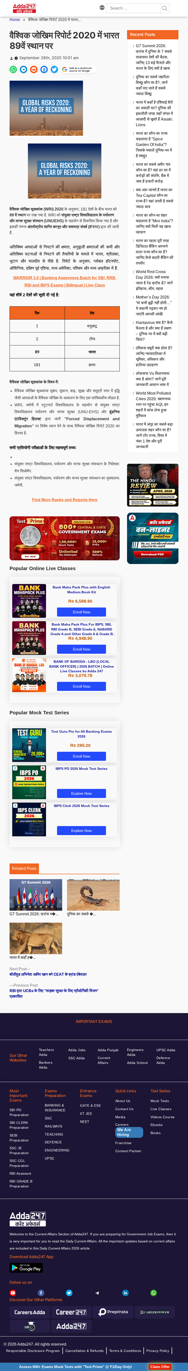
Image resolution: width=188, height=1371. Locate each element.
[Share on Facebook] (44, 69)
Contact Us (124, 1109)
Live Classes (161, 1109)
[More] (102, 8)
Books (156, 1133)
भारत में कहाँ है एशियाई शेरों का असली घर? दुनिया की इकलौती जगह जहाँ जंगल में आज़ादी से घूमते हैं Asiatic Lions (154, 113)
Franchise (123, 1143)
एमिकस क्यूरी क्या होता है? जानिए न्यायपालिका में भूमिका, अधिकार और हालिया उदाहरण (154, 356)
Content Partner (128, 1151)
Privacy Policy (157, 1351)
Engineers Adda (135, 1052)
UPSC (50, 1158)
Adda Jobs (77, 1050)
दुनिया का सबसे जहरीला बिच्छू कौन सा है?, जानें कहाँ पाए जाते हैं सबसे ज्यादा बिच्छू (152, 85)
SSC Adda (76, 1058)
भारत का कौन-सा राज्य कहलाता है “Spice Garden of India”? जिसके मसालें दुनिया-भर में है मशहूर (154, 144)
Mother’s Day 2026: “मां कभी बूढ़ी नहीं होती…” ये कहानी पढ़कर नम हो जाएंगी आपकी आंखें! (154, 305)
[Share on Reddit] (33, 69)
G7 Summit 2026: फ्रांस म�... (34, 914)
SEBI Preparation (19, 1137)
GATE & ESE (90, 1105)
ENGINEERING (57, 1150)
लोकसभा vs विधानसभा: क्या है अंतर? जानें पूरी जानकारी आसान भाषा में (153, 379)
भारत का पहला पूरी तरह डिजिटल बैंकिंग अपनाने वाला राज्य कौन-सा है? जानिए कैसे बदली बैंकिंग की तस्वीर (154, 252)
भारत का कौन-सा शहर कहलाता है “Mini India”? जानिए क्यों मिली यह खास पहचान (154, 223)
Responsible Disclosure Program (33, 1351)
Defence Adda (163, 1060)
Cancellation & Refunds (84, 1351)
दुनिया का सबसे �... (81, 914)
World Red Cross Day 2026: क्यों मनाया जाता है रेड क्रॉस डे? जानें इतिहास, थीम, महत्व (154, 280)
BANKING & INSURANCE (55, 1107)
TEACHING (54, 1134)
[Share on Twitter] (54, 69)
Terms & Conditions (125, 1351)
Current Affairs (104, 1060)
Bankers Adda (45, 1065)
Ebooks (157, 1125)
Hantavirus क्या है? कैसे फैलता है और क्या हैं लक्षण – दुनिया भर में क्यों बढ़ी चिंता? (154, 331)
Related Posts (24, 868)
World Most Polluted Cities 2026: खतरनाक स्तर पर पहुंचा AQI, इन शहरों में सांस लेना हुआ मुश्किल (153, 404)
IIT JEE (86, 1114)
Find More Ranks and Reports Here (64, 500)
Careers (123, 1130)
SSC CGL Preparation (19, 1163)
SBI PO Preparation (19, 1112)
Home (15, 20)
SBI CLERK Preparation (19, 1125)
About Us (122, 1101)
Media (120, 1117)
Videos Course (163, 1117)
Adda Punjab (108, 1050)
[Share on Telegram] (23, 69)
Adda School (137, 1063)
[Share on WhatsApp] (13, 69)
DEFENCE (53, 1142)
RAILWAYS (53, 1126)
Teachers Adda (46, 1052)
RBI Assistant (20, 1173)
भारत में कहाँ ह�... (23, 957)
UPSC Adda (166, 1050)
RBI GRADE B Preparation (21, 1183)
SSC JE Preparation (19, 1150)
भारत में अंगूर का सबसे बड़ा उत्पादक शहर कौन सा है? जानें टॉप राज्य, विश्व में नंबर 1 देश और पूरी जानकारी (154, 435)
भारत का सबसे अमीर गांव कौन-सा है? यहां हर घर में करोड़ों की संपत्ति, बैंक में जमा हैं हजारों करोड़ (153, 172)
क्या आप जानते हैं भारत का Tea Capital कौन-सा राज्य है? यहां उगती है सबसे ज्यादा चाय (154, 198)
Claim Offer (160, 1367)
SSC (48, 1118)
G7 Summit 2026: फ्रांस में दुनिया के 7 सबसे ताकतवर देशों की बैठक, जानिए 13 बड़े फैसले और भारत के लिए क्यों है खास (154, 57)
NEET (85, 1122)
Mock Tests (160, 1101)
